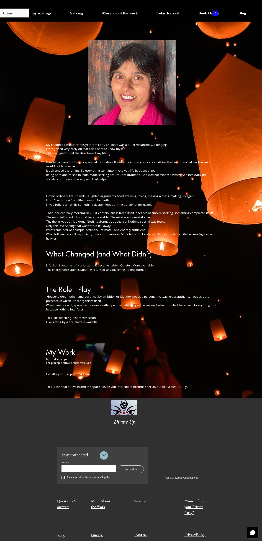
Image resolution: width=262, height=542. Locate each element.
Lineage (97, 535)
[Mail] (104, 455)
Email (65, 462)
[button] (215, 12)
